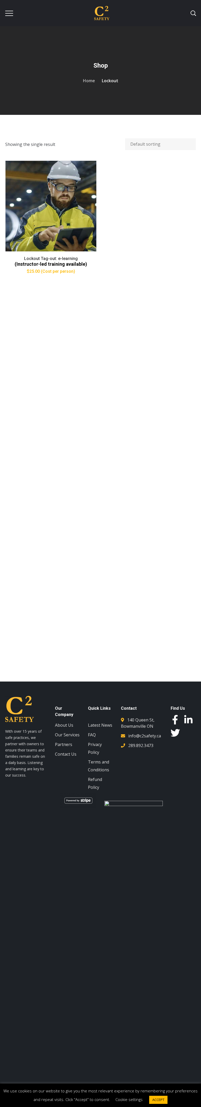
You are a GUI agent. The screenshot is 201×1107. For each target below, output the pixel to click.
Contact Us (65, 754)
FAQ (92, 735)
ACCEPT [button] (158, 1099)
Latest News (100, 725)
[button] (183, 810)
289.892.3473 (140, 745)
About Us (64, 725)
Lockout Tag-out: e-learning (51, 258)
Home (89, 81)
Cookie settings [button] (129, 1099)
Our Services (67, 735)
